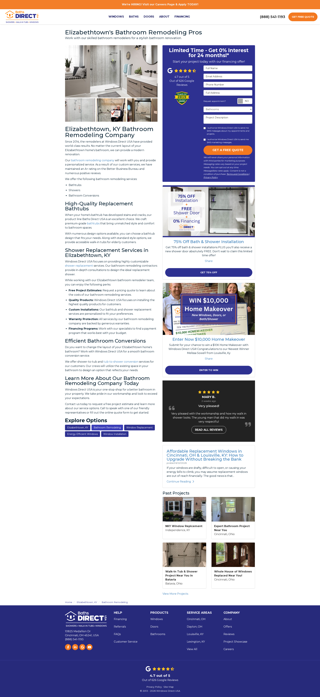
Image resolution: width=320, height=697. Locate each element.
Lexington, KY (196, 641)
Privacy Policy (211, 177)
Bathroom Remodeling (107, 427)
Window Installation (114, 434)
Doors (154, 626)
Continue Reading (179, 481)
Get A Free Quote (228, 150)
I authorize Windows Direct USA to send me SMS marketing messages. (228, 141)
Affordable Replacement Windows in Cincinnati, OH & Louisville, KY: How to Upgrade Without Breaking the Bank (205, 455)
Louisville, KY (195, 634)
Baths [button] (134, 16)
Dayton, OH (194, 626)
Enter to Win (208, 370)
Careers (229, 649)
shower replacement (79, 265)
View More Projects (175, 593)
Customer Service (126, 641)
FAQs (117, 634)
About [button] (164, 16)
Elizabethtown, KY (77, 427)
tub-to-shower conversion (121, 361)
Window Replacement (139, 427)
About (228, 619)
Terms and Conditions (237, 174)
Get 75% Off (208, 272)
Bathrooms (157, 634)
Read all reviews (209, 429)
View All (192, 649)
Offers (228, 626)
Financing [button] (182, 16)
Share (209, 261)
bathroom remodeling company (92, 160)
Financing (120, 619)
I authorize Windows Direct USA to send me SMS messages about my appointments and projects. (228, 131)
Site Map (169, 686)
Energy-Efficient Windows (82, 434)
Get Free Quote (303, 16)
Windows (156, 619)
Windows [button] (116, 16)
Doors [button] (149, 16)
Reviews (229, 634)
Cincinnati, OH (196, 619)
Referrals (120, 626)
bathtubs (93, 223)
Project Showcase (235, 641)
